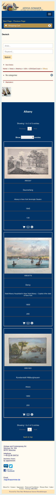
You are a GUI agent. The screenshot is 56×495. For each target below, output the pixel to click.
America (19, 69)
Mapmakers (9, 82)
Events (21, 488)
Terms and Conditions (31, 487)
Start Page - (8, 21)
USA (25, 69)
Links (51, 487)
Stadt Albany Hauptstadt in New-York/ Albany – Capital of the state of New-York (28, 294)
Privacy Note (44, 487)
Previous (22, 129)
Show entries (28, 137)
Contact (13, 487)
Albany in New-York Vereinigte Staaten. (28, 199)
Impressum (20, 487)
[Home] (24, 7)
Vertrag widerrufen (31, 488)
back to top (28, 437)
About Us (6, 487)
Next (35, 129)
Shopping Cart (29, 26)
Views (11, 69)
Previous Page (19, 21)
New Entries (9, 65)
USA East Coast (34, 69)
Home (5, 69)
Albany (28, 387)
